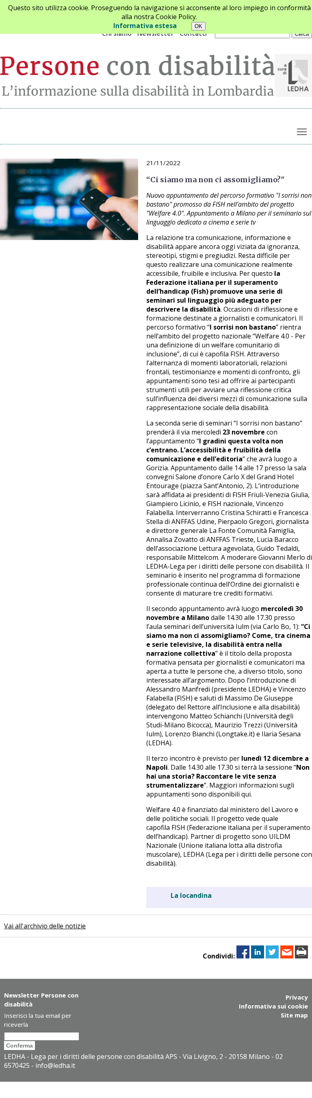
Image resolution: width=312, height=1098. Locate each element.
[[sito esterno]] (293, 94)
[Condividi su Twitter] (272, 956)
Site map (294, 1015)
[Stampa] (301, 956)
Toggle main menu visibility (302, 131)
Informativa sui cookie (273, 1006)
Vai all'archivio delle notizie (45, 925)
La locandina (191, 895)
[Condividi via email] (286, 956)
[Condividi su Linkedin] (257, 956)
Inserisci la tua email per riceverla (38, 1019)
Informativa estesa (145, 25)
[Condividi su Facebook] (242, 956)
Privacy (297, 997)
